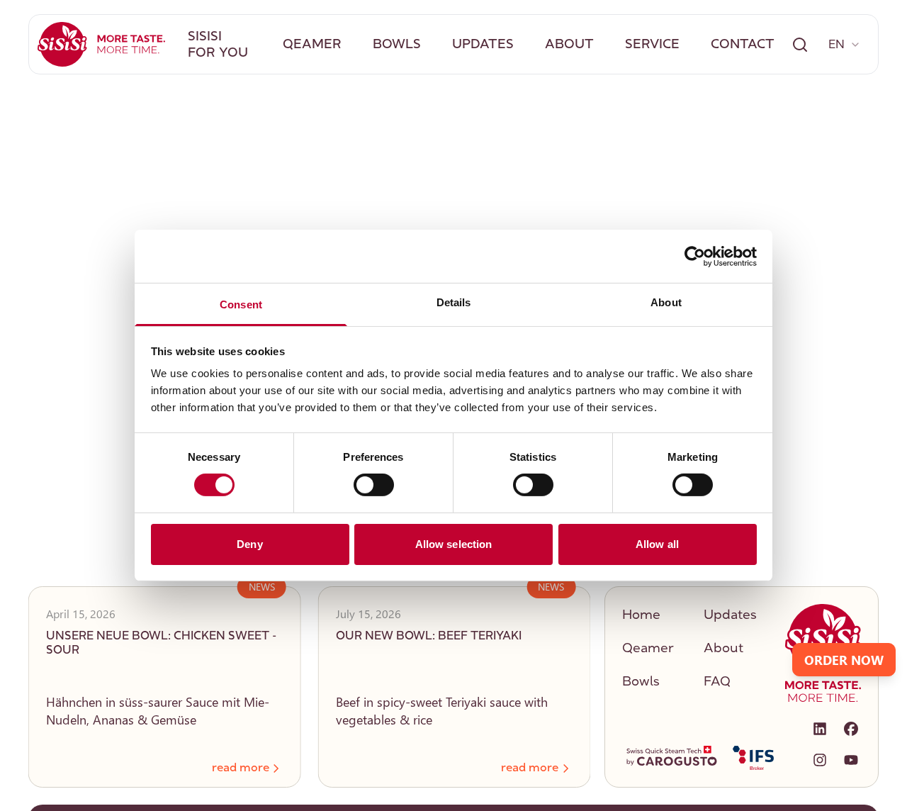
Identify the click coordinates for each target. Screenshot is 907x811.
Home (641, 616)
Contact (742, 45)
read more (529, 768)
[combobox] (844, 44)
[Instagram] (820, 760)
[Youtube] (851, 760)
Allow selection (453, 544)
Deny (249, 544)
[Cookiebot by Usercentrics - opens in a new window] (695, 256)
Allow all (657, 544)
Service (652, 45)
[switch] (374, 485)
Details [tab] (453, 302)
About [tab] (666, 302)
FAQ (717, 682)
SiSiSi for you (218, 45)
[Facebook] (851, 729)
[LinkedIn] (820, 729)
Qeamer (312, 45)
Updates (483, 45)
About (569, 45)
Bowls (397, 45)
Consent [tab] (241, 304)
